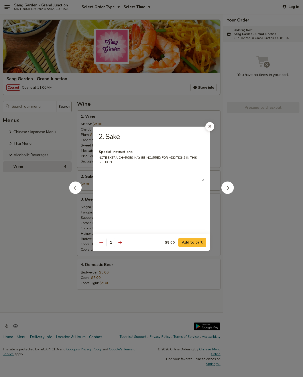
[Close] (209, 126)
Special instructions (116, 151)
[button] (75, 193)
